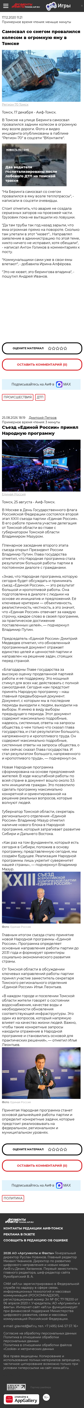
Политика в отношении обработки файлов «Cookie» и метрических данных (37, 1347)
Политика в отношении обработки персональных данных (31, 1339)
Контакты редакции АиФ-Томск (33, 1228)
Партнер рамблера (40, 1387)
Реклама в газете (19, 1234)
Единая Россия (14, 494)
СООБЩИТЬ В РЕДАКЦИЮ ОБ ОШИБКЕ (35, 1240)
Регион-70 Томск (15, 104)
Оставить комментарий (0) (42, 365)
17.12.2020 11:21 (12, 17)
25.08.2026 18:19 (13, 418)
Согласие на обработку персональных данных (39, 1333)
